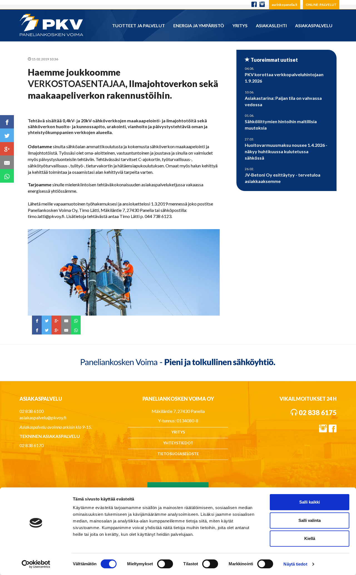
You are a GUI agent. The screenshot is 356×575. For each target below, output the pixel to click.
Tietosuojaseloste (178, 453)
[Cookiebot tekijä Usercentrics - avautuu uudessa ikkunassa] (36, 564)
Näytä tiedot (295, 564)
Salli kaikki (309, 502)
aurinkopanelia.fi (284, 5)
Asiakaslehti (271, 25)
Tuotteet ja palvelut (138, 25)
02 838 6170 (31, 445)
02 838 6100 (31, 411)
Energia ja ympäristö (198, 25)
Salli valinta (309, 520)
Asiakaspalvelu (313, 25)
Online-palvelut (321, 5)
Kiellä (309, 538)
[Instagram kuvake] (263, 4)
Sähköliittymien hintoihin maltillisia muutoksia (281, 124)
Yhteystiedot (178, 442)
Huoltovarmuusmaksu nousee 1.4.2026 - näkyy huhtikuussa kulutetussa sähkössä (286, 151)
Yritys (240, 25)
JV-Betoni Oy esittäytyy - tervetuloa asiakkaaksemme (282, 178)
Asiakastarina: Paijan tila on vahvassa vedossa (283, 101)
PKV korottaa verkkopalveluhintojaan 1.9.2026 (284, 77)
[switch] (165, 563)
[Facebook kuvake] (254, 4)
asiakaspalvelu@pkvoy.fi (42, 417)
